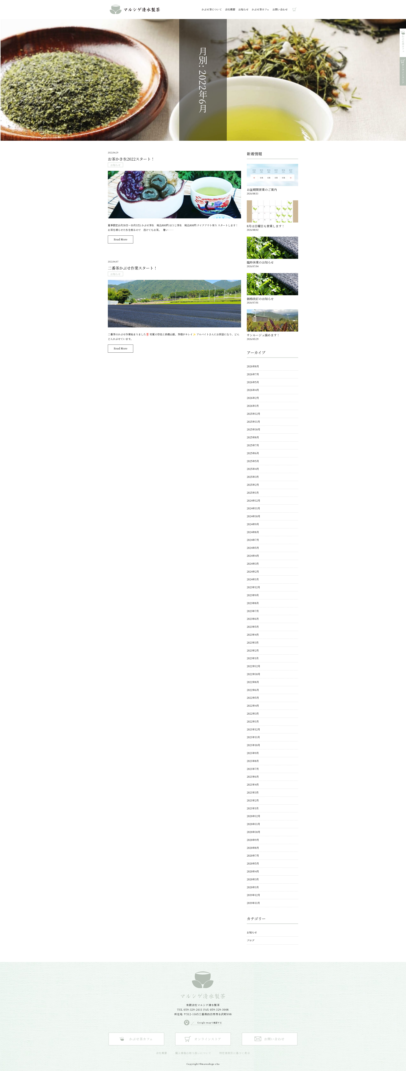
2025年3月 (253, 477)
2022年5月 (253, 698)
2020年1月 (253, 887)
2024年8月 (253, 532)
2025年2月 (253, 485)
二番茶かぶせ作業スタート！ (132, 268)
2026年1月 (253, 406)
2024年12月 (253, 500)
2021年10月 (253, 745)
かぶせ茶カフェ (260, 9)
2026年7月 (253, 374)
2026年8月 (253, 366)
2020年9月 (253, 840)
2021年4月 (253, 784)
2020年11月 (253, 824)
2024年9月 (253, 524)
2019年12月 (253, 895)
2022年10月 (253, 674)
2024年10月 (253, 516)
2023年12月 (253, 587)
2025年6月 (253, 453)
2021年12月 (253, 729)
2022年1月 (253, 721)
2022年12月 (253, 666)
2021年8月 (253, 761)
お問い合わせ (280, 9)
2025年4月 (253, 469)
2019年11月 (253, 903)
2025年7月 (253, 445)
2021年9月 (253, 753)
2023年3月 (253, 642)
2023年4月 (253, 634)
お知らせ (243, 9)
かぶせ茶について (212, 9)
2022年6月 (253, 690)
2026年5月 (253, 382)
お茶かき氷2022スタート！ (131, 159)
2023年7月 (253, 611)
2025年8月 (253, 437)
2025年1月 (253, 492)
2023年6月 (253, 619)
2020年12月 (253, 816)
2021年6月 (253, 776)
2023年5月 (253, 627)
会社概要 (230, 9)
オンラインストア (293, 9)
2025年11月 (253, 421)
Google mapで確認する (209, 1022)
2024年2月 (253, 571)
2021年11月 (253, 737)
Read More (120, 239)
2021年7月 (253, 769)
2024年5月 (253, 548)
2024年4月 (253, 556)
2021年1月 (253, 808)
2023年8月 (253, 603)
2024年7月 (253, 540)
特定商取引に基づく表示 (234, 1053)
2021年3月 (253, 792)
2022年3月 (253, 713)
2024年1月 (253, 579)
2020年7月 (253, 855)
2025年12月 (253, 414)
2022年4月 (253, 705)
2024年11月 (253, 508)
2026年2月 (253, 398)
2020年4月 (253, 871)
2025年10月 (253, 429)
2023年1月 (253, 658)
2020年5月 (253, 863)
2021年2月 (253, 800)
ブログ (250, 940)
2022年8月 (253, 682)
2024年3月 (253, 563)
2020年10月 (253, 832)
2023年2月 (253, 650)
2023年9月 (253, 595)
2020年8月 (253, 848)
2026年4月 (253, 390)
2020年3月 (253, 879)
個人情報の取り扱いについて (193, 1053)
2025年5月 (253, 461)
